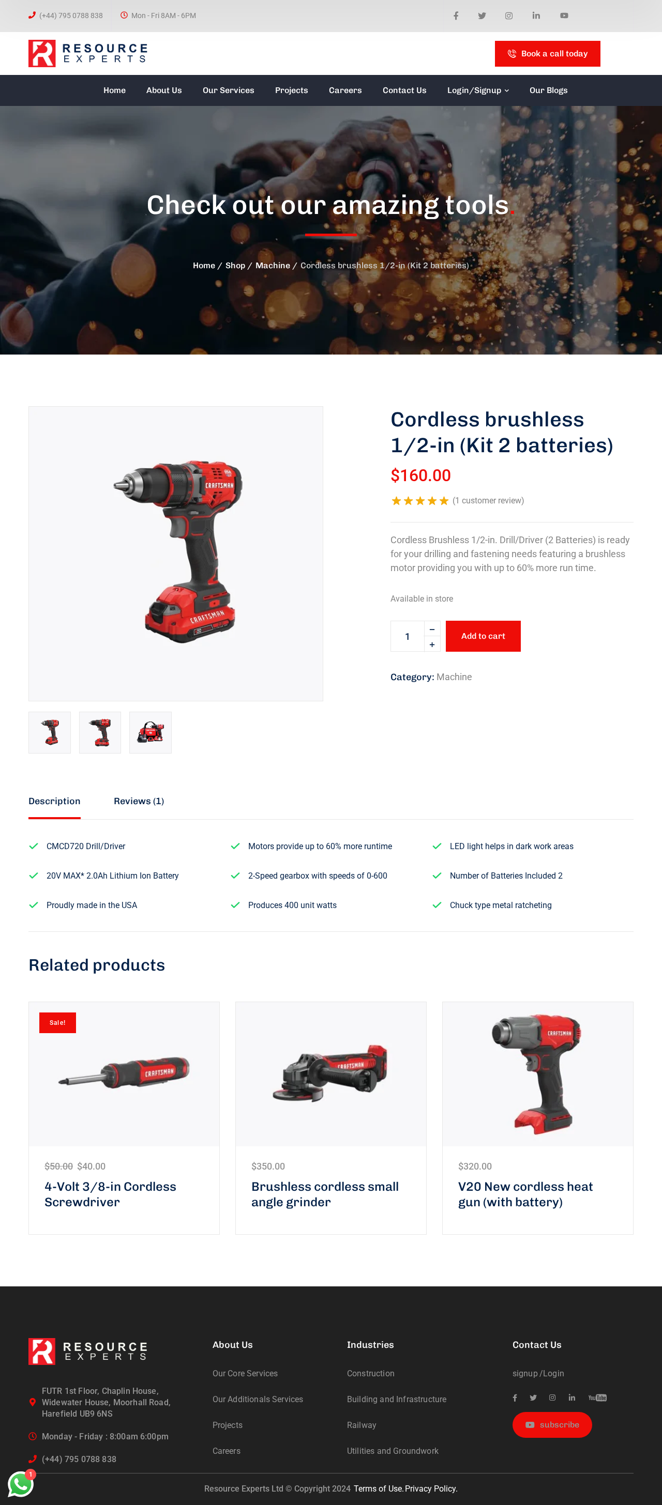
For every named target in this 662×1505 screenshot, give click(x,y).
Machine (272, 265)
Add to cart (483, 636)
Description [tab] (54, 801)
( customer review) (488, 501)
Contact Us (537, 1344)
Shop (235, 265)
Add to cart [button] (124, 1074)
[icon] (456, 16)
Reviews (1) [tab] (139, 801)
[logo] (93, 53)
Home (204, 265)
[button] (297, 432)
